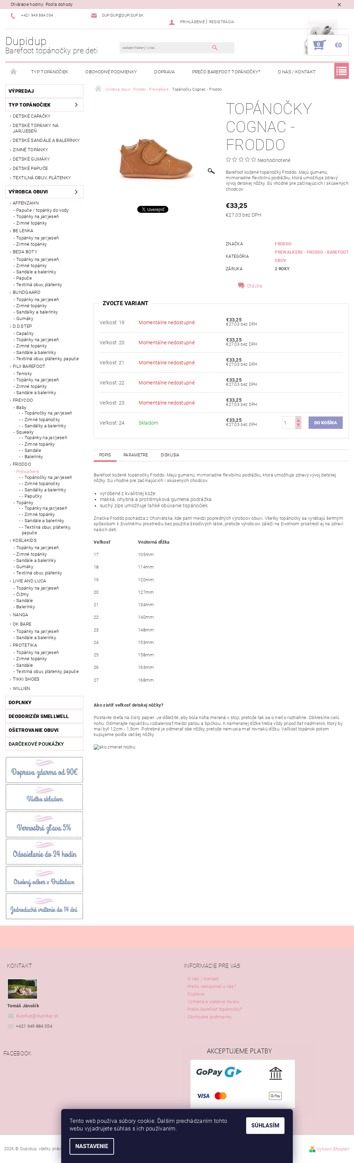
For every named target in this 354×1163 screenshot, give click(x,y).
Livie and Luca (29, 580)
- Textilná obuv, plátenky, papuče (46, 530)
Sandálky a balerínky (37, 312)
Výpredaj (21, 91)
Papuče (24, 278)
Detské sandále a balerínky (46, 140)
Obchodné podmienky (111, 71)
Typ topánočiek (49, 71)
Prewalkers (27, 471)
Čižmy (22, 594)
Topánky (24, 502)
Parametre (135, 455)
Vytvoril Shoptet (333, 1149)
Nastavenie (91, 1146)
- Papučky (32, 496)
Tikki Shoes (26, 679)
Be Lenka (23, 230)
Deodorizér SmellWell (39, 716)
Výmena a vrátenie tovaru (213, 1001)
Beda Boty (25, 251)
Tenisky (24, 373)
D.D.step (22, 326)
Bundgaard (26, 292)
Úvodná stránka (13, 72)
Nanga (20, 614)
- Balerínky (32, 456)
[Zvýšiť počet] (298, 419)
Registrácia (221, 22)
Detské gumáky (31, 159)
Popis (105, 455)
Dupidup (51, 45)
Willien (21, 688)
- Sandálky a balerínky (44, 425)
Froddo (22, 464)
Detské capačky (31, 116)
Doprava (164, 71)
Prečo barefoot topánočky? (226, 71)
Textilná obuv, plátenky (42, 177)
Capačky (25, 333)
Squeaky (25, 432)
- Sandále (31, 450)
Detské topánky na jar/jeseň (35, 128)
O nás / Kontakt (297, 71)
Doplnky (20, 702)
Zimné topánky (30, 149)
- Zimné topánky (38, 444)
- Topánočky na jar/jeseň (47, 413)
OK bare (22, 624)
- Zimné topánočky (41, 419)
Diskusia (170, 455)
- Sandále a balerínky (43, 520)
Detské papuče (30, 168)
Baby (21, 407)
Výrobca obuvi (28, 191)
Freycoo (23, 400)
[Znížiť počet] (298, 426)
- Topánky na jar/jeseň (44, 437)
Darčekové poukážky (36, 744)
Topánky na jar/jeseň (37, 216)
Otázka (255, 286)
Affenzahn (26, 203)
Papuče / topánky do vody (42, 210)
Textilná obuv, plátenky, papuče (47, 358)
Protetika (25, 645)
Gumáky (24, 318)
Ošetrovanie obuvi (33, 730)
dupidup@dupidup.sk (37, 1015)
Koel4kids (25, 540)
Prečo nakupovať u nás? (211, 986)
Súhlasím (265, 1125)
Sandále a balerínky (36, 271)
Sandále (24, 600)
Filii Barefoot (29, 366)
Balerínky (25, 606)
